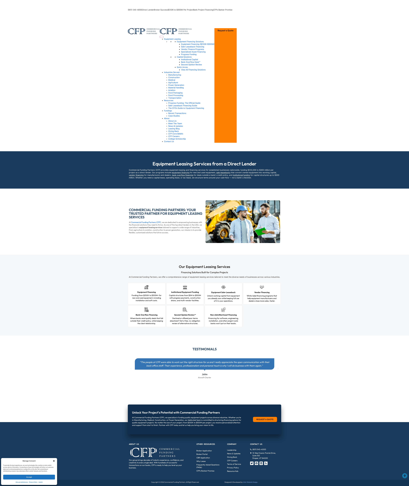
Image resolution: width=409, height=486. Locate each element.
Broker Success (161, 10)
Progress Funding (189, 54)
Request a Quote (225, 30)
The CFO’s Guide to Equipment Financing (186, 108)
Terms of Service (234, 464)
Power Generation (176, 85)
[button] (54, 461)
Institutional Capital (189, 59)
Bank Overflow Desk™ (190, 62)
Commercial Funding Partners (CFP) (146, 222)
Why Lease (201, 461)
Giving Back (173, 131)
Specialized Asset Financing (193, 52)
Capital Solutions (184, 57)
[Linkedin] (261, 463)
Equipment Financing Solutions (190, 41)
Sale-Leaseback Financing (192, 47)
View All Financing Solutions (193, 70)
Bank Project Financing (203, 10)
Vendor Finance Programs (192, 49)
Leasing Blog (174, 128)
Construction (174, 77)
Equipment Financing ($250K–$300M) (197, 44)
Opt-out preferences (22, 482)
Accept (29, 477)
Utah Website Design (250, 482)
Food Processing (175, 95)
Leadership (231, 450)
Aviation (171, 90)
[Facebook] (256, 463)
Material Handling (176, 88)
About (166, 118)
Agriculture (173, 82)
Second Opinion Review (191, 64)
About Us (172, 121)
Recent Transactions (177, 113)
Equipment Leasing (172, 39)
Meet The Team (175, 123)
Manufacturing (174, 75)
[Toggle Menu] (161, 37)
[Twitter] (251, 463)
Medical (171, 80)
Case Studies (174, 116)
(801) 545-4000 (135, 10)
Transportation (174, 98)
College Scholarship (177, 139)
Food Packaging (175, 93)
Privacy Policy (33, 482)
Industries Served (171, 72)
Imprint (41, 482)
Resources (168, 100)
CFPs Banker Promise (222, 10)
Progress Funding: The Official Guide (184, 103)
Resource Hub (232, 471)
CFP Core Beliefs (175, 134)
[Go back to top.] (404, 475)
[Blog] (266, 463)
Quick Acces (182, 67)
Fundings (168, 111)
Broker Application (204, 450)
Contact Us (169, 141)
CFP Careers (173, 136)
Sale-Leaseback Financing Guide (182, 105)
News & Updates (175, 126)
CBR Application (203, 457)
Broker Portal (201, 454)
